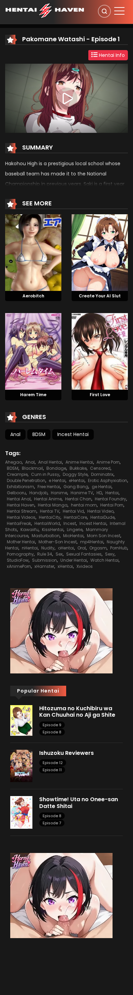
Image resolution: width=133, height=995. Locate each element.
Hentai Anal (19, 499)
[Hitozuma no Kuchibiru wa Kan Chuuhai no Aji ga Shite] (21, 720)
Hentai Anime (48, 499)
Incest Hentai (73, 434)
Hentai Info (111, 55)
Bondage (56, 468)
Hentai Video (100, 511)
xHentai (65, 566)
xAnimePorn (19, 566)
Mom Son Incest (103, 536)
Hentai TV (49, 511)
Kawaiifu (29, 529)
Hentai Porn (111, 505)
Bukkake (78, 468)
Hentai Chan (78, 499)
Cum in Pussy (45, 474)
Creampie (17, 474)
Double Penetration (26, 480)
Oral (81, 548)
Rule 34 (44, 554)
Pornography (20, 554)
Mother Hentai (21, 542)
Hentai (112, 493)
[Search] (104, 11)
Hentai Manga (53, 505)
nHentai (30, 548)
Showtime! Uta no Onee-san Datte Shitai (78, 802)
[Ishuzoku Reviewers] (21, 765)
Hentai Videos (21, 517)
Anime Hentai (79, 462)
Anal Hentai (50, 462)
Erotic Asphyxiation (107, 480)
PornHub (118, 548)
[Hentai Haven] (44, 10)
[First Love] (100, 351)
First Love (100, 395)
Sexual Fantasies (84, 554)
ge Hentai (102, 486)
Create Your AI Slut (100, 296)
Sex (59, 554)
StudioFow (18, 560)
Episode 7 (52, 823)
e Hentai (57, 480)
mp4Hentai (91, 542)
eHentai (77, 480)
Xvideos (84, 566)
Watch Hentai (104, 560)
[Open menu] (119, 11)
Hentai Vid (73, 511)
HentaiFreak (19, 523)
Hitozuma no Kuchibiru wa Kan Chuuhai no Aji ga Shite (77, 711)
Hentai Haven (20, 505)
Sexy (110, 554)
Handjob (38, 493)
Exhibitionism (20, 486)
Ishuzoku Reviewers (66, 753)
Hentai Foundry (110, 499)
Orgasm (98, 548)
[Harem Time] (33, 351)
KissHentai (52, 529)
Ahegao (13, 462)
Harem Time (33, 395)
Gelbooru (16, 493)
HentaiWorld (47, 523)
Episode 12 (53, 762)
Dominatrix (102, 474)
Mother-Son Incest (58, 542)
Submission (44, 560)
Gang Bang (75, 486)
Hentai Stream (21, 511)
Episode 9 (52, 725)
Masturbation (46, 536)
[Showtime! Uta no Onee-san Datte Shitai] (21, 812)
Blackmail (32, 468)
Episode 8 (52, 732)
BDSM (38, 434)
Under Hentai (73, 560)
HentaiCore (75, 517)
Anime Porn (108, 462)
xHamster (44, 566)
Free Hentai (49, 486)
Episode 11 (52, 770)
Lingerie (75, 529)
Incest (69, 523)
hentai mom (84, 505)
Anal (15, 434)
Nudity (48, 548)
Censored (100, 468)
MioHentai (73, 536)
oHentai (66, 548)
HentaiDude (102, 517)
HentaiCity (49, 517)
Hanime (59, 493)
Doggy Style (75, 474)
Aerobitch (33, 296)
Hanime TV (82, 493)
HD (99, 493)
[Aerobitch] (33, 252)
